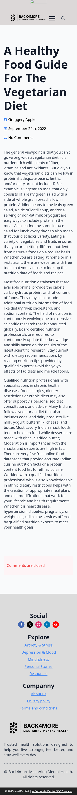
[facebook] (21, 624)
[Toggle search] (63, 18)
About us (38, 693)
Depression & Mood (38, 652)
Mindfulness (38, 659)
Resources (38, 673)
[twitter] (30, 624)
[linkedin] (47, 624)
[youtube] (56, 624)
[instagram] (38, 624)
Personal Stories (38, 666)
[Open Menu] (52, 18)
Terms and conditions (38, 708)
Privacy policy (38, 701)
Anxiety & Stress (38, 645)
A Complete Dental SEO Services (52, 791)
